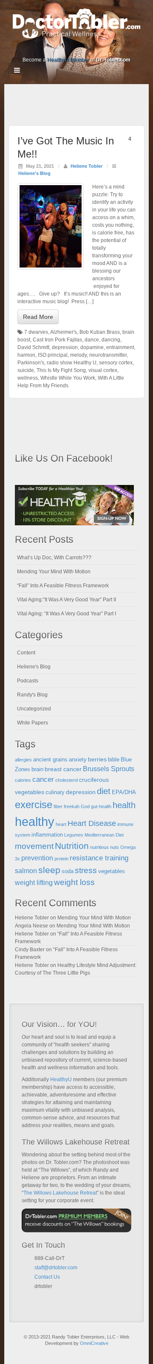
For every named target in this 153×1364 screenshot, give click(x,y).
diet (103, 791)
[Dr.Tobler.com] (76, 23)
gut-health (101, 806)
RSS (105, 48)
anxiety (78, 760)
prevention (37, 858)
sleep (49, 870)
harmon (26, 355)
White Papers (32, 723)
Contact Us (47, 1277)
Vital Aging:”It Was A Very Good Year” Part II (66, 600)
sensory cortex (116, 363)
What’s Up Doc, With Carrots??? (54, 558)
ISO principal (53, 355)
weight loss (74, 882)
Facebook (47, 48)
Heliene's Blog (34, 173)
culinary (55, 792)
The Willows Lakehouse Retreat (60, 1193)
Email (37, 1296)
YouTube (93, 48)
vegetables (111, 871)
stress (86, 870)
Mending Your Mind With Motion (54, 572)
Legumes (73, 834)
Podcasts (27, 681)
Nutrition (72, 846)
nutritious (99, 847)
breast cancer (63, 769)
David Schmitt (33, 347)
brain (37, 769)
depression (65, 347)
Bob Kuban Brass (99, 332)
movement (34, 846)
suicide (25, 370)
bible (113, 760)
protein (61, 858)
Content (26, 653)
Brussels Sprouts (108, 768)
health (124, 805)
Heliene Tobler (86, 166)
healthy (34, 821)
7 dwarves (36, 332)
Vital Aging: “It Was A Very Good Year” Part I (66, 614)
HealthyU (61, 1079)
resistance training (99, 858)
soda (68, 871)
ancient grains (50, 760)
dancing (111, 340)
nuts (114, 847)
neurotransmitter (108, 355)
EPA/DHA (124, 792)
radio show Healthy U (71, 363)
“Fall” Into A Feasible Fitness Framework (63, 586)
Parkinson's (30, 363)
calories (23, 780)
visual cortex (102, 370)
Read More (38, 316)
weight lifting (34, 882)
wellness (27, 378)
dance (92, 340)
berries (97, 759)
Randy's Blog (32, 695)
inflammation (47, 835)
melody (78, 355)
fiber (58, 806)
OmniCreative (94, 1343)
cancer (43, 779)
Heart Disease (92, 823)
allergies (23, 759)
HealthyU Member (68, 60)
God (85, 806)
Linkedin (70, 48)
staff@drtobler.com (55, 1268)
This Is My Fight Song (61, 370)
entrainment (120, 347)
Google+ (59, 48)
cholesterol (66, 780)
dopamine (92, 347)
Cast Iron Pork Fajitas (57, 340)
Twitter (82, 48)
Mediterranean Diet (104, 834)
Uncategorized (34, 709)
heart (61, 824)
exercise (33, 804)
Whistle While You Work (67, 378)
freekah (71, 806)
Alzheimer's (63, 332)
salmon (26, 870)
